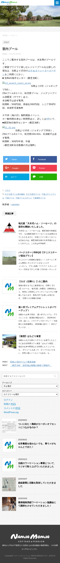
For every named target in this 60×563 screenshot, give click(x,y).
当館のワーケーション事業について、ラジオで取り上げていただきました (37, 465)
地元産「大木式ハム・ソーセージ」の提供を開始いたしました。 (37, 225)
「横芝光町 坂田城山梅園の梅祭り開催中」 (31, 365)
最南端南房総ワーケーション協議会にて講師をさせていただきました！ (37, 504)
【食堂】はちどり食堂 (29, 336)
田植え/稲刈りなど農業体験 (23, 362)
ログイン (8, 400)
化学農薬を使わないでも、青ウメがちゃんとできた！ (37, 445)
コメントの (12, 408)
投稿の (10, 404)
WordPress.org (11, 412)
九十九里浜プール (33, 194)
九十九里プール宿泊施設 (15, 194)
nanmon (15, 204)
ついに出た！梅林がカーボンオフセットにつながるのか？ (37, 425)
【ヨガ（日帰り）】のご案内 (32, 281)
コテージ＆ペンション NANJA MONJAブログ (14, 3)
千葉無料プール (39, 198)
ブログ (7, 190)
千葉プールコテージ (23, 198)
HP (48, 119)
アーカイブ (7, 383)
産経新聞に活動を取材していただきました (37, 484)
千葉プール (9, 198)
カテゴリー (7, 391)
